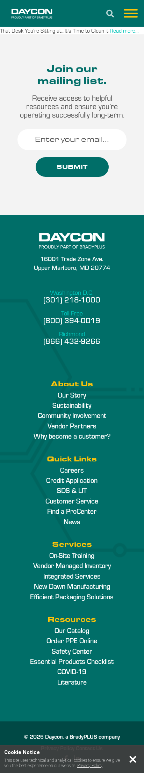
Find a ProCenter (71, 511)
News (72, 521)
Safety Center (72, 651)
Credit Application (72, 480)
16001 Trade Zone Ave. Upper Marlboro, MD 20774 (72, 263)
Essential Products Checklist (72, 661)
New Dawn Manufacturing (72, 586)
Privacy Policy (89, 765)
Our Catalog (72, 630)
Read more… (124, 30)
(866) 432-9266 (71, 341)
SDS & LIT (72, 490)
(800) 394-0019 (71, 320)
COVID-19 (71, 671)
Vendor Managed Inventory (72, 565)
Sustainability (71, 405)
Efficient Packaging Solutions (72, 596)
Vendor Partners (72, 425)
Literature (72, 682)
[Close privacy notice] (133, 759)
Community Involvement (72, 415)
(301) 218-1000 (71, 299)
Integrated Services (72, 576)
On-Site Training (71, 555)
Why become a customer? (72, 436)
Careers (72, 470)
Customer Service (71, 501)
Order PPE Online (71, 640)
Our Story (72, 395)
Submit (72, 167)
